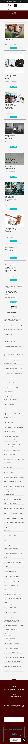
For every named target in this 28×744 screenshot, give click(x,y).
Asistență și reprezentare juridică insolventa (13, 368)
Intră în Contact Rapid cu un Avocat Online (12, 562)
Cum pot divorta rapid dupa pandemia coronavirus (14, 508)
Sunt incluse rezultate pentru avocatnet (12, 652)
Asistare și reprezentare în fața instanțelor (12, 365)
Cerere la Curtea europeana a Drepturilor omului (13, 481)
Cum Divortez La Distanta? (9, 505)
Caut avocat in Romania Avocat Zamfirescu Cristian (14, 459)
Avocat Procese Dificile (8, 422)
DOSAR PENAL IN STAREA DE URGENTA (12, 532)
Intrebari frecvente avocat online (10, 579)
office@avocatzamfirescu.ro (11, 1)
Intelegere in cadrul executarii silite (11, 559)
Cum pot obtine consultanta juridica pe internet (13, 513)
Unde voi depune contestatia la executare (12, 666)
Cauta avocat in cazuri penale (10, 464)
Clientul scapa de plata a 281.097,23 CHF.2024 (13, 329)
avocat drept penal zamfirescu (10, 396)
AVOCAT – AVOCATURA (9, 382)
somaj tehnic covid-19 (8, 645)
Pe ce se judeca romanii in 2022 (10, 607)
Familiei (5, 540)
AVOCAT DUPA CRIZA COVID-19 (10, 399)
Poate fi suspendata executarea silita (11, 617)
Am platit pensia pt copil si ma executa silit (12, 344)
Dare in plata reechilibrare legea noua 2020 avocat (10, 198)
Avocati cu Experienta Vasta (9, 431)
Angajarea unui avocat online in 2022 (11, 360)
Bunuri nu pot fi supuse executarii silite (12, 441)
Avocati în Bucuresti (8, 433)
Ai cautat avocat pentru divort (10, 341)
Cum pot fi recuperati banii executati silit (12, 511)
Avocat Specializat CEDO (9, 424)
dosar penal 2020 (7, 530)
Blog (21, 735)
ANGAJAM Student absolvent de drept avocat (13, 358)
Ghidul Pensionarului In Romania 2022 (12, 548)
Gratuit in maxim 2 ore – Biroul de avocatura (13, 550)
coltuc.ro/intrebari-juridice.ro (10, 316)
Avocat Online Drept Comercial (10, 401)
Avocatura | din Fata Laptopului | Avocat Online (13, 439)
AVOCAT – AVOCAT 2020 (9, 379)
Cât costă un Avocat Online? (10, 250)
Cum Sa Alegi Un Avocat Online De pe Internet (13, 516)
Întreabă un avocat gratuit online (10, 571)
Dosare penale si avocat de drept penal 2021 (13, 535)
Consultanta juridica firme (9, 494)
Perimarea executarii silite (9, 615)
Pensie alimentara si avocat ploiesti (11, 612)
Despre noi (14, 734)
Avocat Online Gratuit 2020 (9, 404)
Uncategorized (7, 663)
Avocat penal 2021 (8, 410)
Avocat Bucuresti (7, 385)
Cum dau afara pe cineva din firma (11, 503)
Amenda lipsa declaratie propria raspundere (12, 346)
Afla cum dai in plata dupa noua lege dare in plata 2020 (11, 292)
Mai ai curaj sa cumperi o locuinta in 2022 (12, 594)
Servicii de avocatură (8, 635)
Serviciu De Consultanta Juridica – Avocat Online (13, 640)
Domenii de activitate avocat (12, 735)
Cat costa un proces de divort (10, 457)
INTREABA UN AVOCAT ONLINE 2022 (11, 576)
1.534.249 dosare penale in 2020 (10, 167)
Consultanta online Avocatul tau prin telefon (12, 496)
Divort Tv (6, 527)
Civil (5, 484)
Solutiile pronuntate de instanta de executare (13, 643)
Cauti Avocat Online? (8, 467)
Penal (5, 609)
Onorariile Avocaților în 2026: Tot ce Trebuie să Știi (14, 323)
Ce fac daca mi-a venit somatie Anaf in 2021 (12, 475)
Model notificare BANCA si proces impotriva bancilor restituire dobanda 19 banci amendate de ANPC (13, 598)
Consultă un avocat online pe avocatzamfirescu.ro (14, 486)
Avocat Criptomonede (8, 391)
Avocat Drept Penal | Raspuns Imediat (11, 394)
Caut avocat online (8, 462)
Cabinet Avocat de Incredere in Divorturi (12, 444)
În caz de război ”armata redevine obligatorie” (13, 553)
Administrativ (7, 338)
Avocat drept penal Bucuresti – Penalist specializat (11, 76)
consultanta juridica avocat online (10, 489)
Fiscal (5, 543)
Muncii (5, 602)
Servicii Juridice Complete (9, 638)
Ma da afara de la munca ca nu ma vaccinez (12, 591)
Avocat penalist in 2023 (8, 419)
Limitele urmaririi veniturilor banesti (11, 585)
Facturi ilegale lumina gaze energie (11, 538)
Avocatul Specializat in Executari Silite (11, 436)
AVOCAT (6, 377)
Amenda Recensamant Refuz (10, 351)
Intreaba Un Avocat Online (9, 573)
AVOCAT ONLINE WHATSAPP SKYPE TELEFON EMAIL (11, 270)
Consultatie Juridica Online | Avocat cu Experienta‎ (10, 106)
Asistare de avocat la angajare (10, 363)
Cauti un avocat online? (8, 472)
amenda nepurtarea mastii (9, 349)
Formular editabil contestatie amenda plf (12, 545)
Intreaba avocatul (7, 568)
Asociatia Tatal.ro (7, 371)
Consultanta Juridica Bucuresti (10, 491)
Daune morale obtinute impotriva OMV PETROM (13, 525)
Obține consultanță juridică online (11, 604)
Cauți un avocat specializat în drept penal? (10, 137)
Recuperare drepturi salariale (11, 40)
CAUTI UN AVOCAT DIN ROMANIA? (11, 469)
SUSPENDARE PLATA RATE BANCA (11, 654)
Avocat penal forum (8, 417)
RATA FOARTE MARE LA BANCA (10, 629)
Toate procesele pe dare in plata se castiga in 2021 (14, 661)
